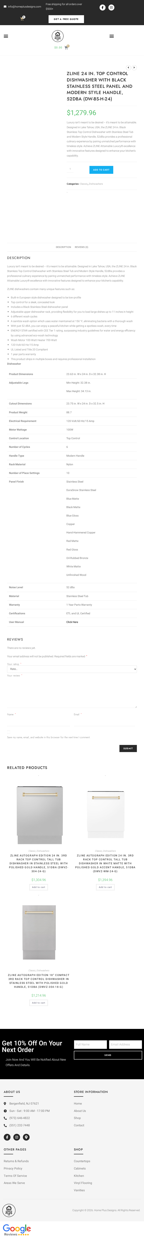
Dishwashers (96, 184)
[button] (6, 36)
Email (78, 714)
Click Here (72, 622)
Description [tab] (63, 247)
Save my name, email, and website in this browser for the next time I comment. (48, 737)
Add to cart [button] (38, 887)
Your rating (14, 664)
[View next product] (134, 67)
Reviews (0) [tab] (81, 247)
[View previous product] (128, 67)
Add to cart (101, 170)
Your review (14, 675)
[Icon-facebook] (103, 8)
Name (11, 714)
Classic (84, 184)
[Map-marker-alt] (26, 1137)
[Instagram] (111, 8)
